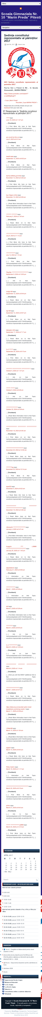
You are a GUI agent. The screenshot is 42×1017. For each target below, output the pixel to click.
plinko (8, 805)
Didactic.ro (8, 989)
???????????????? (12, 233)
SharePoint (32, 1013)
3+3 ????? (9, 349)
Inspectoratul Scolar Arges (13, 980)
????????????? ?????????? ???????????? (21, 426)
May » (10, 872)
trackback (7, 108)
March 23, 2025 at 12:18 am (15, 827)
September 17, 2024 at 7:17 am (16, 332)
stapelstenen (10, 568)
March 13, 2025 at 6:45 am (14, 750)
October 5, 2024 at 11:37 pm (15, 371)
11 (11, 865)
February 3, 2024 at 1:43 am (15, 216)
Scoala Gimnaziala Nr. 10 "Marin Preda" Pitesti (21, 15)
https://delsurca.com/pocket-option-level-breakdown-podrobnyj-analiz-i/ (19, 708)
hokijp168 (9, 291)
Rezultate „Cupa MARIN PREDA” (26, 102)
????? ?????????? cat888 (14, 825)
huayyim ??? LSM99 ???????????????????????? (21, 547)
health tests (9, 156)
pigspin (8, 748)
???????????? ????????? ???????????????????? (21, 507)
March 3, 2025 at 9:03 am (14, 628)
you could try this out (12, 137)
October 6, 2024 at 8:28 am (14, 390)
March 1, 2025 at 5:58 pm (14, 589)
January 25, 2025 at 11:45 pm (15, 550)
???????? (9, 626)
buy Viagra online (11, 195)
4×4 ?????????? (11, 645)
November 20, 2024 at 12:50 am (16, 450)
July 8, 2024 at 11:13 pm (14, 236)
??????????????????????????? (17, 786)
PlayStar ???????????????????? (17, 272)
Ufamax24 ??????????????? (15, 527)
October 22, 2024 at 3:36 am (15, 409)
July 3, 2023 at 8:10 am (13, 139)
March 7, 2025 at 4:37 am (14, 690)
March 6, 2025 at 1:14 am (14, 668)
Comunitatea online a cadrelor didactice (18, 991)
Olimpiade (8, 994)
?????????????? (12, 407)
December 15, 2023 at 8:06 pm (16, 197)
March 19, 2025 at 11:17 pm (15, 769)
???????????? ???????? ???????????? (21, 664)
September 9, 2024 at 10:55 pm (16, 274)
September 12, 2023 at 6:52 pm (16, 158)
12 (16, 865)
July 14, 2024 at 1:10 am (14, 255)
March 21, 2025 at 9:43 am (14, 807)
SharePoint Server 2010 (21, 1015)
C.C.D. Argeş (9, 985)
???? (7, 118)
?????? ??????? (11, 214)
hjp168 (8, 311)
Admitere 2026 (8, 968)
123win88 (9, 728)
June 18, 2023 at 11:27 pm (14, 120)
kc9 (7, 606)
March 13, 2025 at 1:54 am (14, 730)
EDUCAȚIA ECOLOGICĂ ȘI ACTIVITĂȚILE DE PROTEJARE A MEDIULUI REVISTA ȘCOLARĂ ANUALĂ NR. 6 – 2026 (19, 957)
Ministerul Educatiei (11, 982)
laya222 (8, 486)
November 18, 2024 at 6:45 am (16, 431)
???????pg (10, 467)
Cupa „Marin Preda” (11, 100)
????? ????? (10, 388)
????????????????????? (14, 448)
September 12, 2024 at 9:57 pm (16, 313)
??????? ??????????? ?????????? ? (18, 369)
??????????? (10, 253)
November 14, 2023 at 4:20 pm (16, 178)
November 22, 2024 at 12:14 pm (16, 469)
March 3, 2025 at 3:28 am (14, 608)
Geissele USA (10, 330)
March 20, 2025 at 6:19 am (14, 788)
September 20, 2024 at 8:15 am (16, 351)
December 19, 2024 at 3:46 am (16, 510)
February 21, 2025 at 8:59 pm (15, 570)
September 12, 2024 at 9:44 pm (16, 293)
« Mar (5, 872)
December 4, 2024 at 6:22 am (15, 488)
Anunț (5, 972)
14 (26, 865)
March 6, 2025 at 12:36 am (14, 647)
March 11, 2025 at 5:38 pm (14, 711)
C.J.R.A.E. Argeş (10, 987)
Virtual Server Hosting (22, 1013)
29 (31, 869)
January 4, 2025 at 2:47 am (14, 529)
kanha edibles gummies (13, 176)
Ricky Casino (10, 767)
